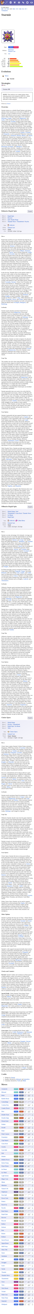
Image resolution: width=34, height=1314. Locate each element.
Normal (16, 1101)
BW (14, 9)
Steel (16, 1150)
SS (23, 9)
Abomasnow (11, 440)
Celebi (26, 420)
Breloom (13, 135)
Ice (16, 1089)
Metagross (19, 146)
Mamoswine (12, 350)
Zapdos (22, 132)
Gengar (9, 118)
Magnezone (23, 118)
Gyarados (28, 132)
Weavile (3, 987)
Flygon (21, 299)
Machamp (9, 459)
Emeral (8, 103)
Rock (16, 1198)
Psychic (16, 47)
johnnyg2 (18, 1079)
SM (20, 9)
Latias (3, 120)
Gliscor (14, 299)
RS (8, 9)
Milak (24, 1080)
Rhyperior (18, 486)
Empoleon (23, 704)
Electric (16, 1272)
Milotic (14, 779)
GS (5, 9)
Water (11, 47)
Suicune (13, 282)
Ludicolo (25, 579)
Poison (16, 1281)
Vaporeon (9, 704)
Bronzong (4, 146)
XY (17, 9)
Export (30, 211)
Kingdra (7, 296)
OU (9, 54)
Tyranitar (13, 121)
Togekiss (9, 486)
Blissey (24, 135)
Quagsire (22, 1041)
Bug (16, 1243)
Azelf (9, 600)
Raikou (16, 800)
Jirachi (30, 135)
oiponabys (27, 1079)
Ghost (16, 1105)
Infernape (4, 118)
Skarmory (27, 250)
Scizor (17, 440)
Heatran (19, 135)
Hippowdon (24, 377)
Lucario (29, 348)
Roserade (11, 762)
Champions (4, 10)
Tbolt (18, 1080)
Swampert (10, 146)
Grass (16, 1143)
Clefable (17, 151)
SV (26, 9)
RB (2, 9)
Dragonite (6, 134)
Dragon (16, 1291)
